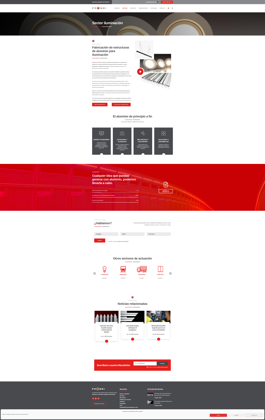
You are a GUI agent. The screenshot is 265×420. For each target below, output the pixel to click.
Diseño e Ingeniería (124, 393)
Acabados (122, 401)
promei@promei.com (151, 2)
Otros (121, 405)
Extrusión (122, 395)
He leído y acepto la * (158, 367)
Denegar (236, 415)
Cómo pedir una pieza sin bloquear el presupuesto (132, 328)
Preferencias (254, 415)
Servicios (117, 8)
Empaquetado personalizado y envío (129, 407)
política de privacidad (123, 241)
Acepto (218, 415)
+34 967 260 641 (166, 2)
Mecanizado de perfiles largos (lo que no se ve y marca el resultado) (158, 328)
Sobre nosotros (143, 8)
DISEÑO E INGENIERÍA (101, 139)
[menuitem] (168, 8)
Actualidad (154, 8)
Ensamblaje (123, 403)
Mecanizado (123, 397)
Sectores (124, 8)
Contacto (162, 8)
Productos (133, 8)
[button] (94, 273)
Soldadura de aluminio (125, 399)
